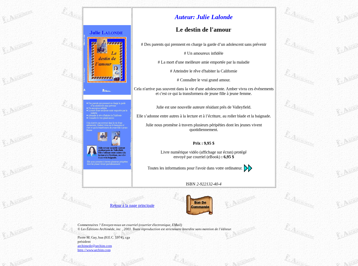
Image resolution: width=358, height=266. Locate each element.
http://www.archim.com (94, 250)
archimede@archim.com (95, 246)
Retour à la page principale (132, 205)
